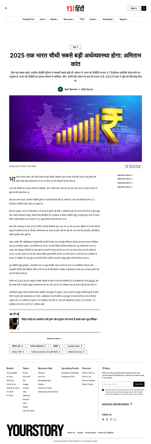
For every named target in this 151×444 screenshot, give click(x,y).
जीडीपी (55, 346)
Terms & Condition (106, 433)
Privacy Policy (90, 433)
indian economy (75, 352)
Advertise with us (54, 339)
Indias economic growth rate (44, 352)
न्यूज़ (74, 47)
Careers (80, 433)
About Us (71, 433)
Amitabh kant (73, 346)
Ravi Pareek (71, 89)
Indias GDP (17, 352)
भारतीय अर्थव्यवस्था (37, 346)
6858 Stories (87, 89)
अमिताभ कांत (16, 346)
